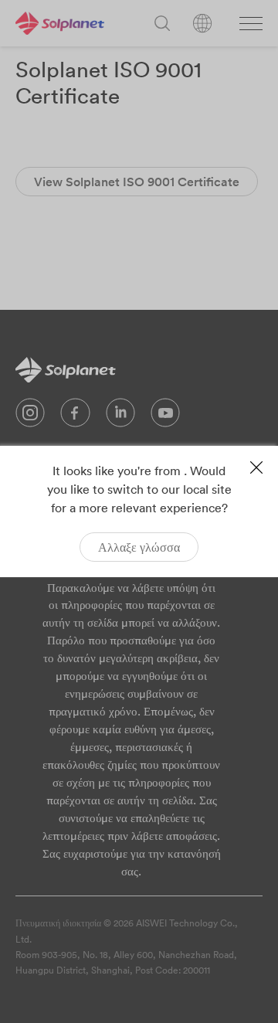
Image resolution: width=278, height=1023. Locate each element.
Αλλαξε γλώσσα (139, 547)
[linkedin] (120, 416)
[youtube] (165, 416)
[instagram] (30, 416)
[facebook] (75, 416)
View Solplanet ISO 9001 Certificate (136, 181)
